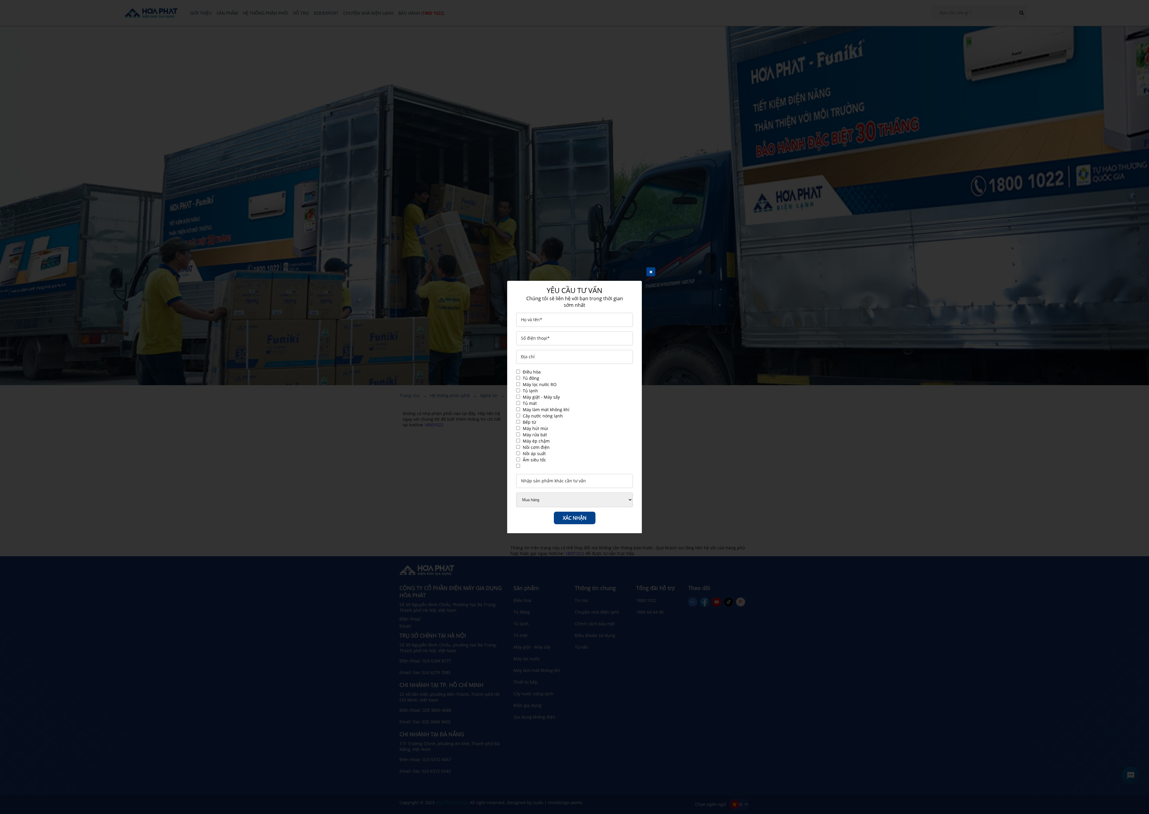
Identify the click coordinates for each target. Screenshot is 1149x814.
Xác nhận (574, 518)
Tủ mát (530, 403)
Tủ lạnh (530, 391)
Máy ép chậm (536, 441)
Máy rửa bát (535, 435)
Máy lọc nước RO (540, 384)
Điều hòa (532, 372)
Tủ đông (531, 378)
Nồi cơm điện (536, 447)
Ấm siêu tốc (534, 460)
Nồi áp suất (534, 453)
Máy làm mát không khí (546, 409)
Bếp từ (529, 422)
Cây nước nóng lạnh (543, 416)
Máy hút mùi (535, 428)
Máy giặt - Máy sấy (541, 397)
